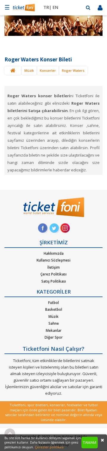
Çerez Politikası (53, 274)
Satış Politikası (53, 281)
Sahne (53, 323)
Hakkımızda (54, 253)
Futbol (53, 302)
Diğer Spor (54, 337)
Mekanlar (54, 330)
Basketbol (53, 309)
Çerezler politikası (49, 447)
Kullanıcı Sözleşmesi (53, 260)
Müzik (29, 70)
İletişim (53, 267)
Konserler (48, 70)
